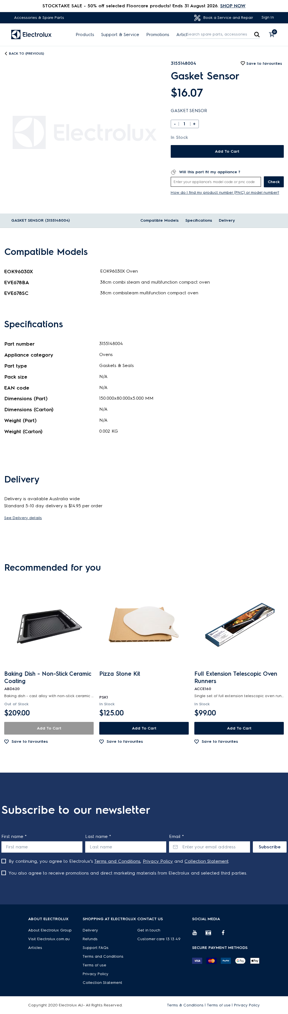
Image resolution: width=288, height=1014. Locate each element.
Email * (176, 836)
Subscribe (270, 847)
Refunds (90, 939)
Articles (184, 34)
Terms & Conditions (185, 1005)
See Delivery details (23, 517)
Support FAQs (96, 947)
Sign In (268, 17)
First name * (14, 836)
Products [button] (85, 34)
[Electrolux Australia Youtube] (199, 935)
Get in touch (148, 930)
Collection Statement (206, 861)
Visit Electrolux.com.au (49, 939)
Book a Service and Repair (227, 17)
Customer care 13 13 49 (159, 939)
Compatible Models (159, 220)
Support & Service (120, 34)
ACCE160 (202, 688)
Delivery (227, 220)
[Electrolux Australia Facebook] (226, 935)
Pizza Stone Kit (119, 673)
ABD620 (12, 688)
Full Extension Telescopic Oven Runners (235, 677)
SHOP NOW (233, 5)
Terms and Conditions (117, 861)
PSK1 (103, 697)
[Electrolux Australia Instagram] (212, 935)
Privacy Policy (158, 861)
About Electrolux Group (50, 930)
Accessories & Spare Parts (39, 17)
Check (274, 181)
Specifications (198, 220)
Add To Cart (227, 151)
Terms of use (94, 965)
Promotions (157, 34)
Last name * (98, 836)
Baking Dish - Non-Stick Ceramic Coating (47, 677)
